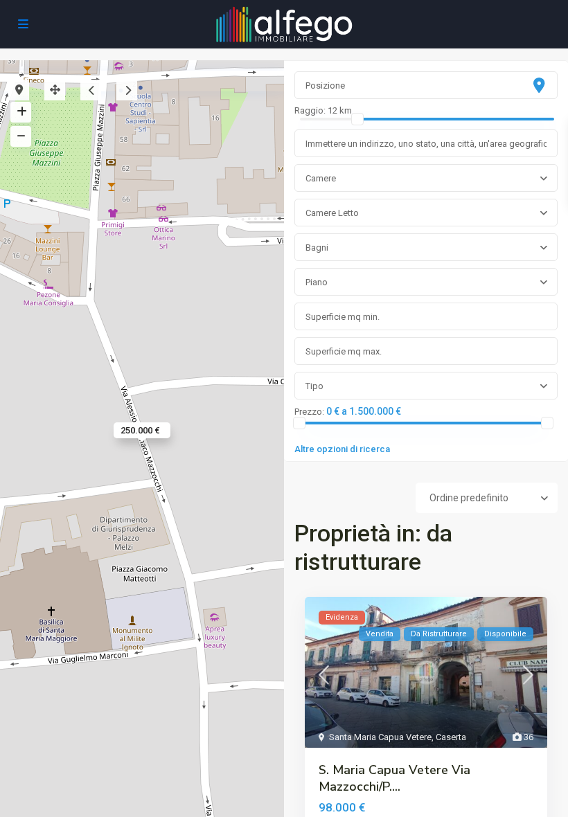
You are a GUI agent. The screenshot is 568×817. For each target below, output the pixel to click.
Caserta (451, 737)
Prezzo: (309, 412)
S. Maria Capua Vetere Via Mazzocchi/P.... (394, 778)
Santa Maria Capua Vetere (380, 737)
